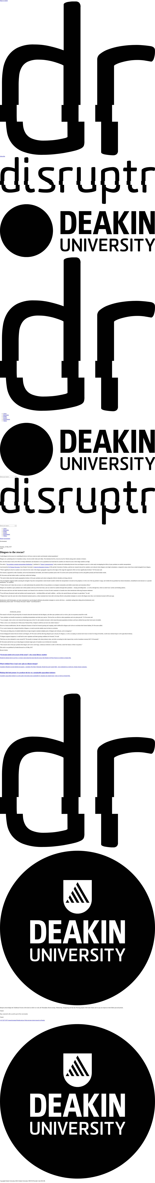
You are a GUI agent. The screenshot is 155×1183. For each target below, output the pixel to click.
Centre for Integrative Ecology (41, 567)
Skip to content (4, 0)
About (4, 413)
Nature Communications (47, 564)
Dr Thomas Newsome (14, 567)
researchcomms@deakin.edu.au (16, 1020)
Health (5, 416)
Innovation (6, 415)
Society (5, 418)
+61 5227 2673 (4, 1020)
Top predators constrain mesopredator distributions (19, 564)
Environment (6, 419)
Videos (5, 420)
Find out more (3, 693)
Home (1, 538)
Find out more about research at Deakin (35, 1020)
